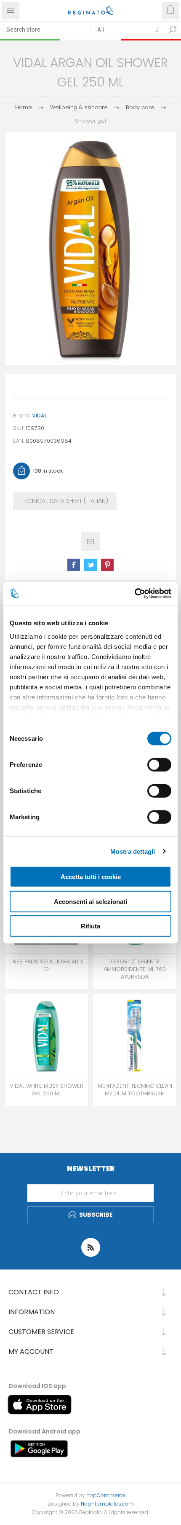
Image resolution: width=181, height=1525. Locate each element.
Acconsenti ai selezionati (90, 901)
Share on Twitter (90, 565)
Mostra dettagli (132, 851)
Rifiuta (90, 926)
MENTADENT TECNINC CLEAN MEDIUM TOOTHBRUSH (135, 1089)
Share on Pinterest (107, 565)
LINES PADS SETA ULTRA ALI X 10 (46, 965)
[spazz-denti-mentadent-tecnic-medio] (134, 1035)
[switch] (159, 765)
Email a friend (90, 541)
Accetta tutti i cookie (91, 876)
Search (172, 29)
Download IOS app (37, 1386)
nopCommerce (105, 1495)
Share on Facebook (73, 565)
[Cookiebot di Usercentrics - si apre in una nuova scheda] (134, 593)
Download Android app (44, 1431)
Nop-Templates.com (107, 1503)
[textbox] (45, 29)
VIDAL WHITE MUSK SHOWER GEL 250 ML (46, 1089)
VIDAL (39, 416)
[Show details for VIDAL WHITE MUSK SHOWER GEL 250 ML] (46, 1035)
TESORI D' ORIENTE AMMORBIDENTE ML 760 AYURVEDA (135, 969)
